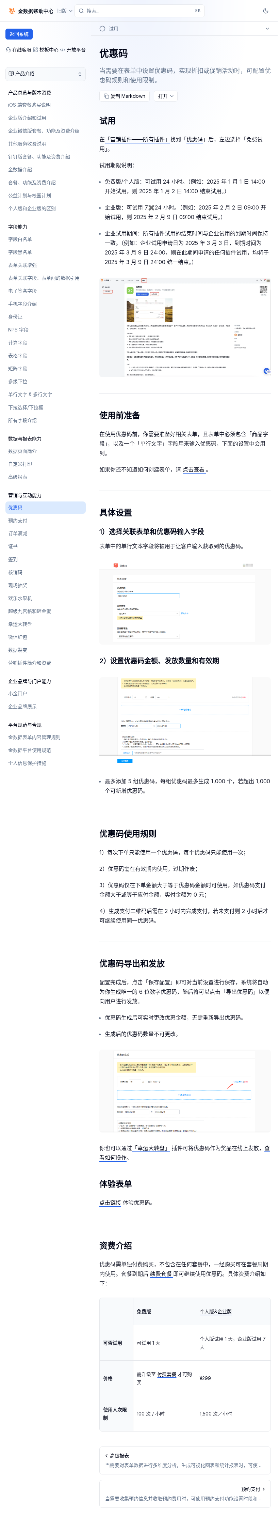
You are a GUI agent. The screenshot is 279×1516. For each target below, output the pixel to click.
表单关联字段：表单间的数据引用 (44, 278)
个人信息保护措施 (27, 763)
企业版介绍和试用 (27, 118)
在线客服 (21, 49)
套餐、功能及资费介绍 (32, 182)
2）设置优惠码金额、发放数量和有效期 (159, 661)
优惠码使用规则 (128, 834)
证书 (13, 546)
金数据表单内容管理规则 (34, 737)
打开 (163, 96)
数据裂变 (17, 650)
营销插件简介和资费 (29, 663)
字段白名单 (20, 239)
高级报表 (17, 477)
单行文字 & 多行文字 (30, 394)
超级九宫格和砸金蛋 (29, 611)
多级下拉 (17, 381)
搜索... (143, 11)
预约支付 (17, 520)
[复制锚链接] (121, 121)
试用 (107, 121)
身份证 (15, 317)
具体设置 (115, 512)
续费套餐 (161, 1273)
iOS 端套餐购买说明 (29, 105)
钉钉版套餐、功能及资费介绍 (39, 156)
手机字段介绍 (22, 304)
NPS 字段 (18, 329)
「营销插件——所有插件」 (137, 139)
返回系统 (19, 34)
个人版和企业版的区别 (32, 208)
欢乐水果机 (20, 598)
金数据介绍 (20, 169)
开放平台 (76, 49)
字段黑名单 (20, 252)
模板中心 (49, 49)
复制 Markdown (128, 96)
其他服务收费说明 (27, 143)
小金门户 (17, 693)
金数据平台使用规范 (29, 750)
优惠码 (15, 507)
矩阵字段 (17, 368)
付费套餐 (166, 1374)
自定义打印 (20, 464)
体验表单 (115, 1184)
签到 (13, 559)
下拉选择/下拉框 (25, 407)
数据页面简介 (22, 451)
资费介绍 (115, 1246)
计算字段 (17, 342)
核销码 (15, 572)
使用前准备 (119, 415)
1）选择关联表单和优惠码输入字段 (151, 532)
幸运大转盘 (20, 624)
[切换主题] (266, 11)
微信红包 (17, 637)
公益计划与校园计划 (29, 195)
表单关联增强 (22, 265)
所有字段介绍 (22, 420)
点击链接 (110, 1202)
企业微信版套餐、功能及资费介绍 (44, 131)
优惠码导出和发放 (132, 964)
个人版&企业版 (216, 1311)
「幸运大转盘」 (151, 1148)
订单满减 (17, 533)
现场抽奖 (17, 585)
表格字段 (17, 355)
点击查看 (194, 469)
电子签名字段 (22, 291)
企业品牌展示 (22, 706)
